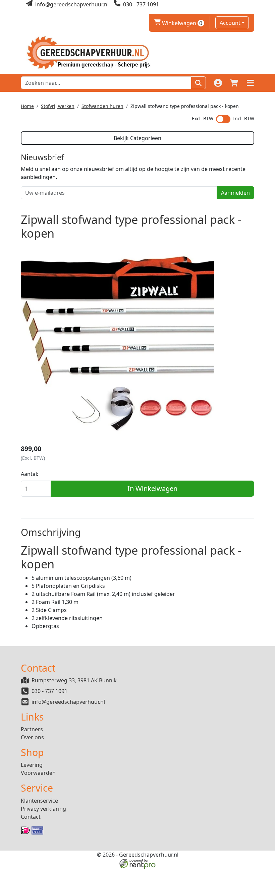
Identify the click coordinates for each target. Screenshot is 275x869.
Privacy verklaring (43, 808)
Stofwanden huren (102, 106)
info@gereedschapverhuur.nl (68, 701)
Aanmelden (235, 192)
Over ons (32, 737)
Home (27, 106)
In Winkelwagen (152, 488)
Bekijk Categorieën (137, 138)
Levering (32, 764)
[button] (250, 83)
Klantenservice (39, 800)
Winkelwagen (178, 23)
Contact (31, 816)
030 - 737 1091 (49, 691)
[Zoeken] (198, 82)
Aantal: (29, 474)
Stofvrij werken (57, 106)
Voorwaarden (38, 773)
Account (230, 22)
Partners (32, 729)
